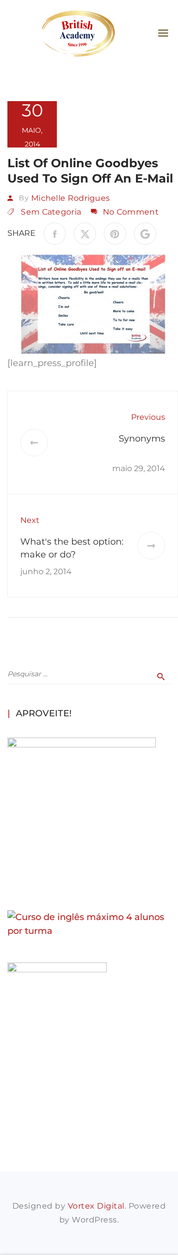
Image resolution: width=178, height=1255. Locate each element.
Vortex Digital (96, 1206)
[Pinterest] (115, 233)
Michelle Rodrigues (70, 198)
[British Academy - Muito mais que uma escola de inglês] (77, 33)
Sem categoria (51, 212)
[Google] (145, 233)
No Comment (131, 212)
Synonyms (142, 438)
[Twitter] (85, 233)
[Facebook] (55, 233)
